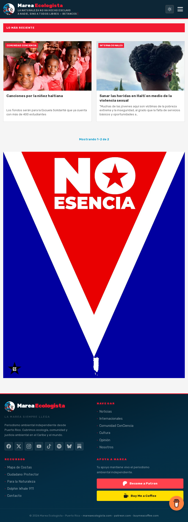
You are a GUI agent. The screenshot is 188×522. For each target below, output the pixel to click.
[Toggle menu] (180, 9)
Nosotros (106, 447)
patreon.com (122, 515)
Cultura (104, 433)
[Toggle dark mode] (170, 9)
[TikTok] (49, 446)
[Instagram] (29, 446)
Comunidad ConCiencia (116, 426)
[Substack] (79, 446)
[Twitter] (19, 446)
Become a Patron (144, 483)
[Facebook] (9, 446)
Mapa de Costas (19, 467)
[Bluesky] (69, 446)
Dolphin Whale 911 (20, 489)
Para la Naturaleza (21, 482)
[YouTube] (39, 446)
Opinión (104, 440)
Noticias (105, 412)
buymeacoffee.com (146, 515)
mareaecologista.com (97, 515)
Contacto (14, 496)
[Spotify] (59, 446)
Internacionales (111, 419)
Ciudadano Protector (23, 474)
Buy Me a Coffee (143, 496)
